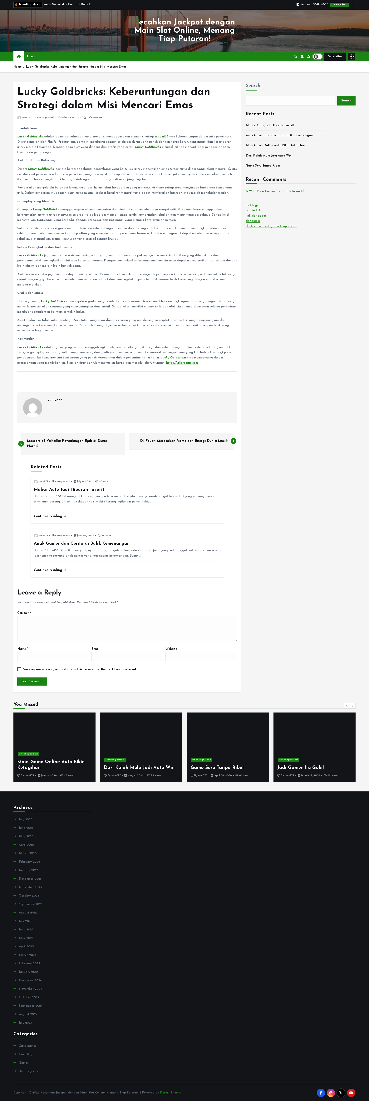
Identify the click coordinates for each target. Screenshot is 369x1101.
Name (22, 649)
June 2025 (26, 929)
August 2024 (28, 1014)
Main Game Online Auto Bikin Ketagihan (276, 145)
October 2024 (29, 997)
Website (171, 649)
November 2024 (30, 988)
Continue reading (48, 516)
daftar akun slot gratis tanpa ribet (271, 226)
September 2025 (30, 904)
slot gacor (253, 221)
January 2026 (28, 870)
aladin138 (161, 136)
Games (24, 1062)
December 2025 (30, 878)
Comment (25, 613)
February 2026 (29, 861)
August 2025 (28, 912)
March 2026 (28, 853)
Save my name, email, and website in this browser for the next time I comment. (80, 669)
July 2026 (25, 819)
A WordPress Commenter (264, 191)
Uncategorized (44, 117)
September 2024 (30, 1005)
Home (31, 56)
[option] (54, 747)
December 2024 (30, 980)
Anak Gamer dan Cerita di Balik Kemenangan (279, 135)
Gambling (25, 1054)
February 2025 (29, 963)
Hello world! (295, 191)
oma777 (27, 117)
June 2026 (26, 828)
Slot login (253, 205)
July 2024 (25, 1022)
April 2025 (26, 946)
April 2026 (26, 844)
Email (96, 649)
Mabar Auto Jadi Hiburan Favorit (270, 125)
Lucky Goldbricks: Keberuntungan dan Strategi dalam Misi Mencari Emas (76, 66)
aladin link (253, 210)
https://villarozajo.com (182, 362)
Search (253, 86)
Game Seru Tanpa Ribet (263, 165)
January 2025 (28, 972)
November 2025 (30, 887)
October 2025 (29, 895)
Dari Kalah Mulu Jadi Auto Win (269, 155)
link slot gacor (256, 215)
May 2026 (26, 836)
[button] (347, 705)
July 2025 (25, 921)
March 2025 (28, 955)
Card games (28, 1045)
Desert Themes (171, 1092)
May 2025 (26, 938)
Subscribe (335, 56)
